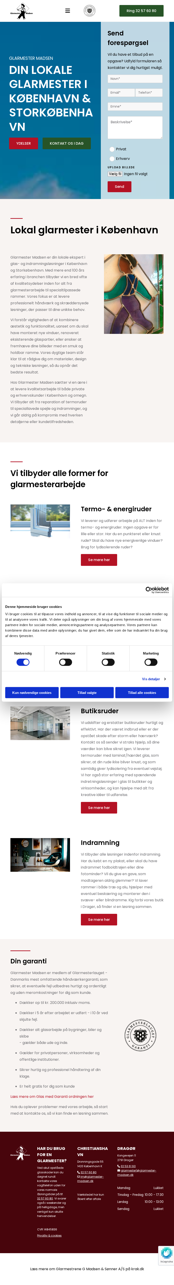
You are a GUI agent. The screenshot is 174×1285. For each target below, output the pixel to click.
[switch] (65, 662)
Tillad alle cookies (142, 692)
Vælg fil (115, 174)
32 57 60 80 (45, 1198)
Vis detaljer (151, 679)
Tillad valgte (87, 692)
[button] (141, 11)
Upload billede (121, 167)
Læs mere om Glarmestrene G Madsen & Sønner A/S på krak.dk (87, 1269)
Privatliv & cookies (49, 1235)
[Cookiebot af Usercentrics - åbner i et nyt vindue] (149, 590)
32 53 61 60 (128, 1166)
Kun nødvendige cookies (31, 692)
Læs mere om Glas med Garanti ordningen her (52, 1096)
